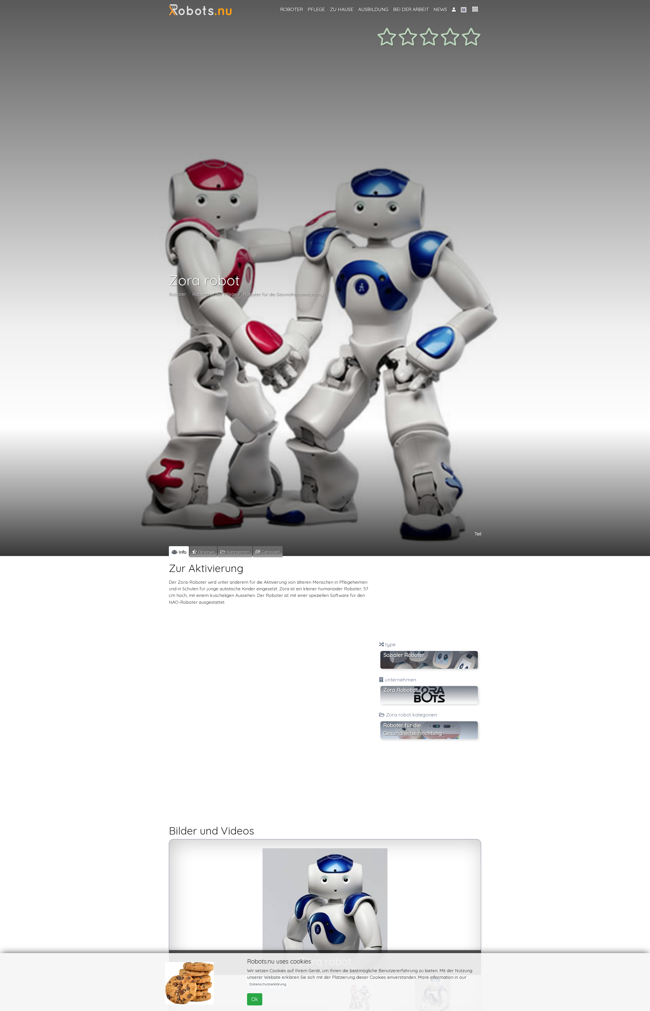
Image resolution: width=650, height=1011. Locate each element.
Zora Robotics (400, 690)
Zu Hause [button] (341, 9)
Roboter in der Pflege (214, 294)
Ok (254, 999)
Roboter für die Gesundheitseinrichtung (283, 294)
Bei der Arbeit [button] (411, 9)
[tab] (179, 551)
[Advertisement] (429, 599)
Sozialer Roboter (403, 654)
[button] (475, 9)
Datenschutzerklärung (267, 984)
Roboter (177, 294)
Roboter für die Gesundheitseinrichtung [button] (412, 729)
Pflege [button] (316, 9)
